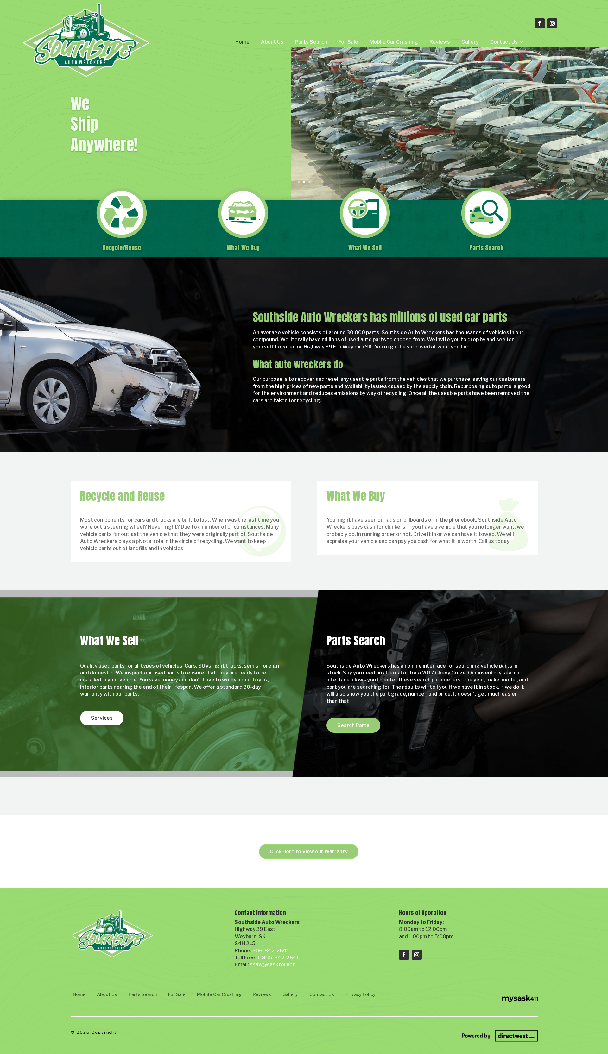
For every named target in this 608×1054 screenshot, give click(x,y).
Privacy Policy (360, 994)
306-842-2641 (270, 951)
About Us (272, 42)
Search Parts (353, 725)
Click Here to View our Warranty (309, 852)
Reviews (439, 42)
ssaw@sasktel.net (272, 965)
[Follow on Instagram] (552, 23)
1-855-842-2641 (278, 958)
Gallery (470, 42)
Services (102, 718)
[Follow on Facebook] (540, 23)
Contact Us (504, 42)
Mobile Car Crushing (394, 42)
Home (242, 42)
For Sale (348, 42)
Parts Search (311, 42)
